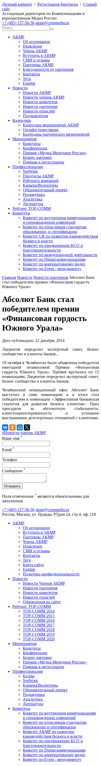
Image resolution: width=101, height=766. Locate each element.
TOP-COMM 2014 (39, 611)
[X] (27, 427)
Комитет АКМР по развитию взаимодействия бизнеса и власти (52, 733)
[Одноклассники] (12, 427)
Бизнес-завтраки (37, 157)
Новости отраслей (39, 111)
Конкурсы (32, 143)
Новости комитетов (40, 102)
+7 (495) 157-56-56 (18, 23)
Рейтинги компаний (41, 180)
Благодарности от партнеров (48, 69)
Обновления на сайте (42, 602)
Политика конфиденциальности (51, 574)
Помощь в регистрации (43, 162)
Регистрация (48, 4)
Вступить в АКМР (39, 55)
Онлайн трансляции (41, 129)
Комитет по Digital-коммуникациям (54, 259)
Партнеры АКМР (38, 65)
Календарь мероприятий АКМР (51, 125)
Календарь (21, 120)
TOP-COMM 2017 (39, 625)
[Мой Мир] (20, 427)
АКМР (18, 37)
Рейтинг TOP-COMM (31, 208)
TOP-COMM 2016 (39, 620)
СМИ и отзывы (36, 60)
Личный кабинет (17, 4)
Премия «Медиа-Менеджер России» (55, 153)
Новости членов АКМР (43, 97)
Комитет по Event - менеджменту (52, 268)
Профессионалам (27, 167)
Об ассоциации (36, 41)
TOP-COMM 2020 (39, 639)
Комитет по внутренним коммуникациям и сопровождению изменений (59, 220)
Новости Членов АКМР (44, 583)
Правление (32, 46)
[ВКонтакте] (5, 427)
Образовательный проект (45, 190)
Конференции (35, 148)
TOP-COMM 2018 (39, 629)
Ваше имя (12, 438)
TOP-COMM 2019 (39, 634)
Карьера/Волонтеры (40, 185)
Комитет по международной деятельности (60, 255)
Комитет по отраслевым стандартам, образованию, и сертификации (55, 229)
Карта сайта (33, 565)
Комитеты (21, 213)
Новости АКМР (37, 92)
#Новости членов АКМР (24, 433)
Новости (20, 88)
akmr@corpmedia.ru (52, 23)
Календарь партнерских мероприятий (56, 134)
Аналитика (32, 199)
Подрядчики (34, 194)
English (29, 83)
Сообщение (13, 471)
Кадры (28, 676)
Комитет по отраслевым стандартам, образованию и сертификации (55, 724)
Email (8, 449)
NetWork (30, 171)
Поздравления (35, 116)
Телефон (9, 460)
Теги (27, 78)
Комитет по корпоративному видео (54, 264)
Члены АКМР (35, 51)
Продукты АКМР (38, 176)
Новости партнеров (40, 106)
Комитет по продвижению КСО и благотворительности (53, 247)
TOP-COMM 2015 (39, 616)
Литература (33, 204)
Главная (9, 277)
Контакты (69, 4)
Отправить (12, 486)
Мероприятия (24, 139)
